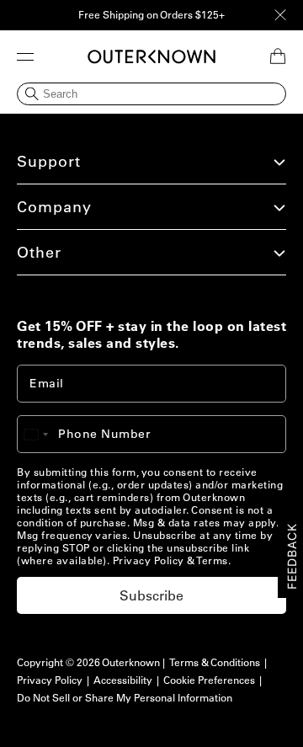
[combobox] (44, 434)
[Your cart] (277, 56)
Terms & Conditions (214, 662)
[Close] (280, 15)
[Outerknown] (151, 56)
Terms (212, 560)
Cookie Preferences (209, 680)
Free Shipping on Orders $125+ (151, 14)
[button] (25, 56)
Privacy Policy (148, 560)
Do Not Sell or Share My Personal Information (124, 697)
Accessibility (122, 680)
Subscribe (151, 595)
